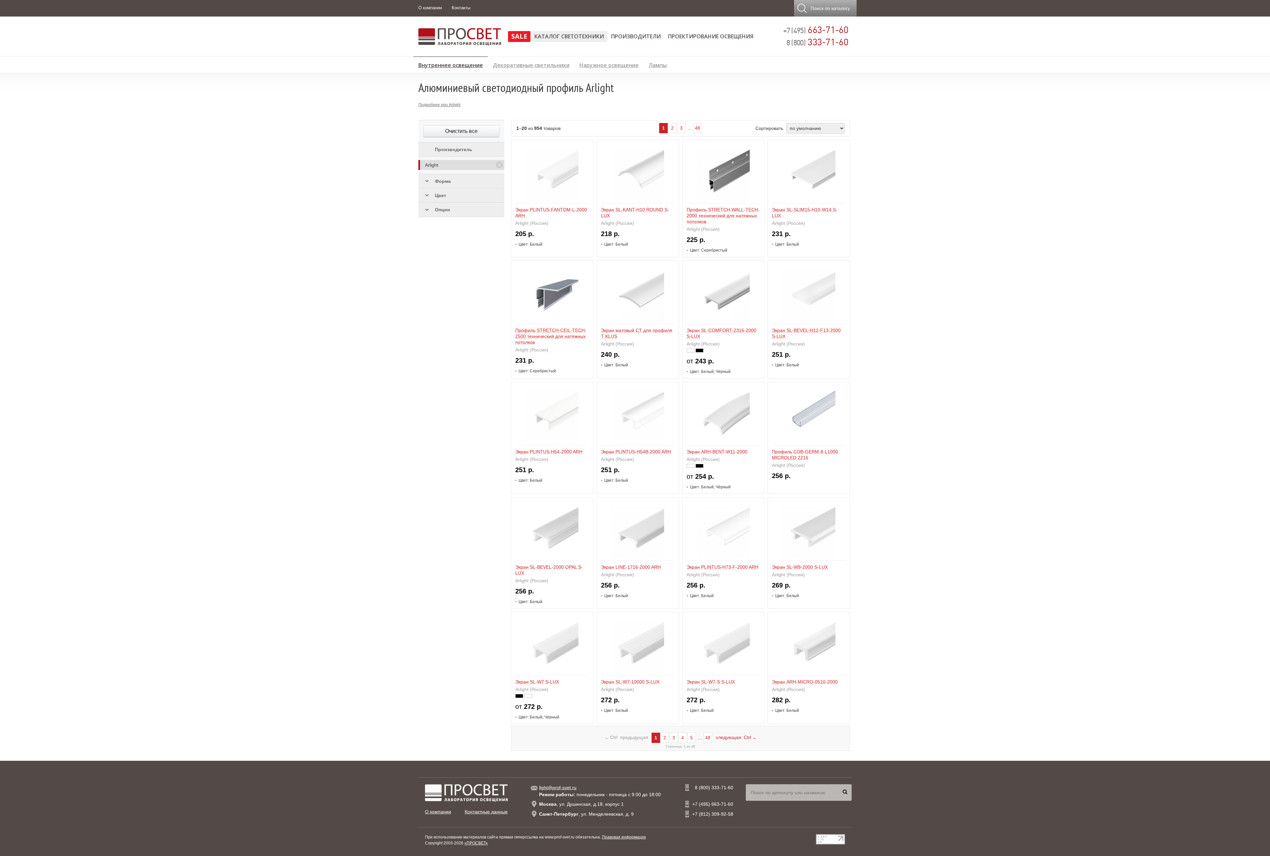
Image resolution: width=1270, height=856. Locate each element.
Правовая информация (624, 837)
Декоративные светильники (531, 64)
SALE (519, 36)
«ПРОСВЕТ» (476, 843)
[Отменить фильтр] (499, 165)
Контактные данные (486, 811)
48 (697, 128)
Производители (636, 36)
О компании (430, 7)
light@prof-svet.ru (557, 787)
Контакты (461, 7)
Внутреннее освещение (450, 64)
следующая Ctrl (736, 737)
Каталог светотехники (569, 36)
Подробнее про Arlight (439, 104)
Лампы (658, 64)
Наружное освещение (609, 64)
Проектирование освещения (710, 36)
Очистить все (461, 131)
